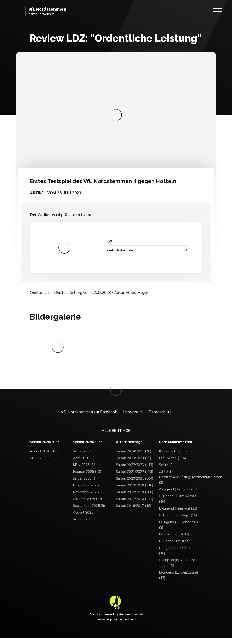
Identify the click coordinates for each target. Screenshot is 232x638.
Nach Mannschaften (175, 442)
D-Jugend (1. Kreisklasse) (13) (178, 575)
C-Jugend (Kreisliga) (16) (178, 515)
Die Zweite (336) (172, 458)
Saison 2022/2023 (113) (134, 465)
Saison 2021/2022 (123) (134, 471)
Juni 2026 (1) (83, 451)
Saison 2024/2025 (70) (133, 451)
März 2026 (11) (85, 465)
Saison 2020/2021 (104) (134, 478)
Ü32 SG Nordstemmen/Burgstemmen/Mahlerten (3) (180, 477)
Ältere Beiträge (129, 442)
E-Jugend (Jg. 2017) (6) (177, 534)
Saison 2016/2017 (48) (133, 505)
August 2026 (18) (44, 451)
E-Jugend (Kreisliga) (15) (178, 541)
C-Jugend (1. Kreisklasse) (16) (178, 499)
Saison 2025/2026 (87, 442)
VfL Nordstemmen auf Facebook (89, 412)
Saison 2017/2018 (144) (134, 499)
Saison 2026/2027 (44, 442)
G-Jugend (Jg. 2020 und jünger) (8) (177, 563)
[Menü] (217, 11)
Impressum (133, 412)
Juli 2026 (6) (39, 458)
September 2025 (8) (89, 505)
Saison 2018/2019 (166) (134, 492)
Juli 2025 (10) (83, 519)
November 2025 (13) (89, 492)
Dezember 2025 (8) (88, 485)
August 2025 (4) (86, 512)
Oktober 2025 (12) (87, 499)
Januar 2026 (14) (86, 478)
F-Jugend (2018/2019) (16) (176, 551)
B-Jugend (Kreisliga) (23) (178, 508)
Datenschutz (160, 412)
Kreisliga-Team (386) (175, 451)
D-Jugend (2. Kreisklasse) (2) (178, 525)
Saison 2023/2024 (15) (133, 458)
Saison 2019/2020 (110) (134, 485)
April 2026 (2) (83, 458)
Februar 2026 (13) (87, 471)
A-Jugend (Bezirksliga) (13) (180, 489)
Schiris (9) (166, 465)
